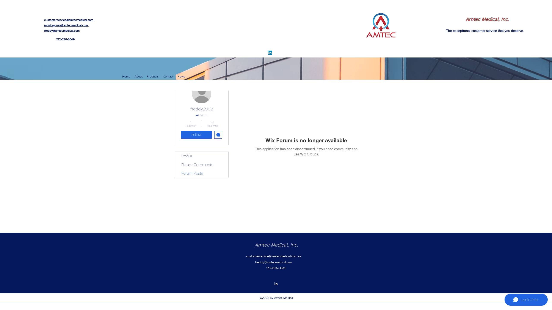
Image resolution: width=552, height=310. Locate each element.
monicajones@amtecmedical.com (66, 25)
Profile (186, 156)
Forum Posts (192, 173)
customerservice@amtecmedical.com (68, 20)
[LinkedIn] (270, 53)
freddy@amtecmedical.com (62, 30)
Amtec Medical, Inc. (487, 19)
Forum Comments (197, 164)
